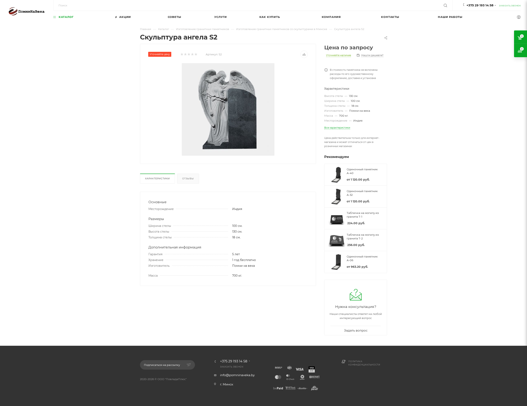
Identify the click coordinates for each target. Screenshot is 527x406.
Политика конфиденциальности (364, 363)
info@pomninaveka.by (237, 375)
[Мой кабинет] (519, 17)
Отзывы (188, 178)
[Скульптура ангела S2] (228, 109)
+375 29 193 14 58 (479, 5)
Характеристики (157, 178)
